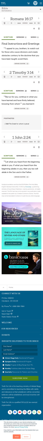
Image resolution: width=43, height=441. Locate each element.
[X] (10, 412)
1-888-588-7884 (17, 306)
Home (11, 287)
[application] (21, 23)
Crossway (28, 187)
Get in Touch (6, 311)
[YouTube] (20, 412)
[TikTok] (29, 412)
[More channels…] (39, 412)
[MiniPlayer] (38, 23)
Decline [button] (26, 436)
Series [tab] (34, 37)
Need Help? (6, 314)
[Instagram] (24, 412)
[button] (38, 28)
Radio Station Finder (9, 317)
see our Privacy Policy (21, 427)
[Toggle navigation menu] (41, 3)
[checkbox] (20, 365)
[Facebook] (15, 412)
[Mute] (35, 23)
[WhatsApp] (34, 412)
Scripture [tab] (8, 37)
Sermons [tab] (21, 37)
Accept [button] (17, 436)
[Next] (15, 23)
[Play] (11, 23)
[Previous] (8, 23)
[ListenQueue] (4, 23)
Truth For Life (3, 3)
